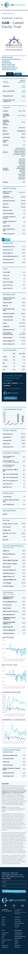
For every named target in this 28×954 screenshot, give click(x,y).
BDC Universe (18, 938)
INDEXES (4, 934)
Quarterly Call (19, 932)
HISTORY (4, 924)
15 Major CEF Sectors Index (9, 69)
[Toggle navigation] (2, 5)
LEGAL (16, 943)
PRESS (3, 923)
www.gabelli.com (21, 131)
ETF (2, 943)
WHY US (3, 919)
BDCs (3, 938)
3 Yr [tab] (6, 239)
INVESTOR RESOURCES (20, 936)
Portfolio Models (19, 923)
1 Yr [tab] (3, 239)
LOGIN (16, 939)
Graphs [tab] (18, 74)
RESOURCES (18, 930)
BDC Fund (17, 924)
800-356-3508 (8, 910)
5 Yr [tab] (9, 239)
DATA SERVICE (5, 932)
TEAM (3, 921)
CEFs (3, 936)
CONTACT (17, 941)
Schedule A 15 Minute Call (14, 891)
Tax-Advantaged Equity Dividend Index (11, 59)
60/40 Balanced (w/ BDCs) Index (10, 68)
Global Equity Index (6, 62)
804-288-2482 (5, 909)
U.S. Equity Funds (18, 18)
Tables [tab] (9, 73)
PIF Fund (17, 926)
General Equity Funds (7, 18)
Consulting (4, 947)
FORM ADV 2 (17, 945)
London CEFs (5, 945)
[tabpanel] (14, 253)
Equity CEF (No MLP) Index (8, 64)
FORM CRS (17, 947)
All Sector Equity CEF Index (8, 66)
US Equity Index (5, 61)
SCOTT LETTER (18, 934)
